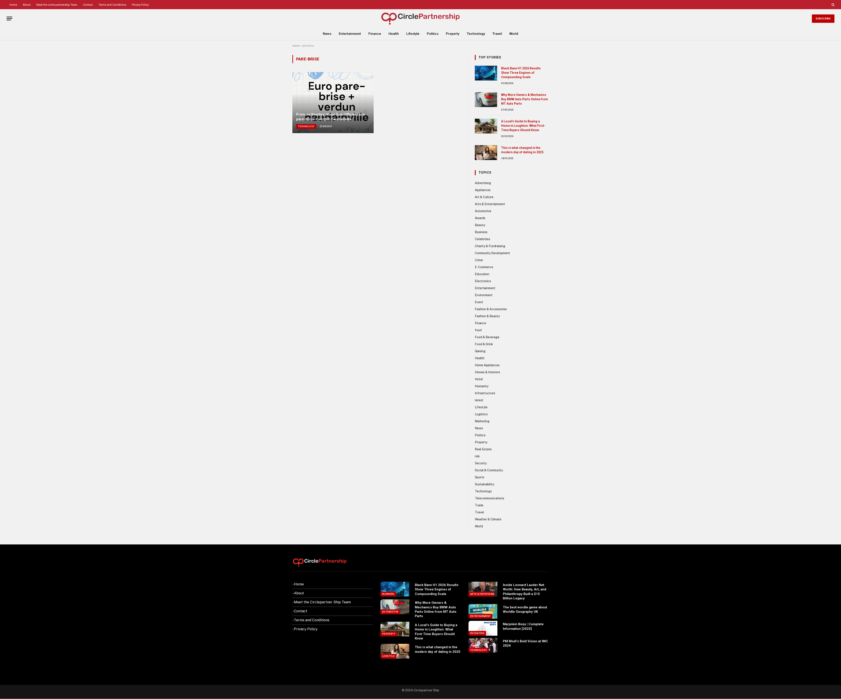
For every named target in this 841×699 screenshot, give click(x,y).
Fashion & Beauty (487, 316)
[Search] (832, 4)
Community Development (492, 253)
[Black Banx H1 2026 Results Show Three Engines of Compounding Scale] (486, 73)
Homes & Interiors (487, 372)
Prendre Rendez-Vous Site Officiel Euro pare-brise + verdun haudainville (330, 116)
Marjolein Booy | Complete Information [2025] (523, 626)
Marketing (482, 421)
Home (13, 4)
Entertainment (350, 34)
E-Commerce (484, 267)
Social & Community (489, 470)
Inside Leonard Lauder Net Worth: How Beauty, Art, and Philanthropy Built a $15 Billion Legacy (524, 591)
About (27, 4)
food (478, 330)
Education (482, 274)
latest (479, 400)
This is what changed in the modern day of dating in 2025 (522, 150)
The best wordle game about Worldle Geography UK (525, 609)
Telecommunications (489, 498)
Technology (476, 34)
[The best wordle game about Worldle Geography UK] (482, 611)
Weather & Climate (488, 519)
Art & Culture (484, 197)
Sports (479, 477)
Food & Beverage (487, 337)
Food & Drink (484, 344)
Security (481, 463)
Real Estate (483, 449)
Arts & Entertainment (490, 204)
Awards (480, 218)
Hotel (479, 379)
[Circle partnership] (420, 18)
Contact (88, 4)
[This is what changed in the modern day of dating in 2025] (486, 152)
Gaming (480, 351)
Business (481, 232)
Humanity (481, 386)
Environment (484, 295)
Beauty (480, 225)
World (513, 34)
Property (452, 34)
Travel (497, 34)
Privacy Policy (140, 4)
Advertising (483, 183)
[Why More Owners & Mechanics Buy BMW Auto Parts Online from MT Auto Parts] (486, 99)
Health (394, 34)
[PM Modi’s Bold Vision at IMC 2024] (482, 645)
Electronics (483, 281)
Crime (479, 260)
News (327, 34)
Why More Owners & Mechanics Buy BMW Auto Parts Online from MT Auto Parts (524, 99)
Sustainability (484, 484)
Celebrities (482, 239)
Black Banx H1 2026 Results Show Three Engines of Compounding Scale (521, 73)
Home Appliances (487, 365)
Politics (432, 34)
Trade (479, 505)
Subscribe (823, 18)
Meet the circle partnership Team (56, 4)
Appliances (483, 190)
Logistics (481, 414)
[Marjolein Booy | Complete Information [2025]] (482, 628)
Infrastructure (485, 393)
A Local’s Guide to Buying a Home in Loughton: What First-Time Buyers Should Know (523, 126)
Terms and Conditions (112, 4)
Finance (374, 34)
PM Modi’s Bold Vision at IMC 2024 (525, 643)
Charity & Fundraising (490, 246)
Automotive (483, 211)
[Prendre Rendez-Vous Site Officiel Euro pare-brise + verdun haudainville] (333, 102)
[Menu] (9, 18)
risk (477, 456)
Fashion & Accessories (491, 309)
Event (479, 302)
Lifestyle (412, 34)
